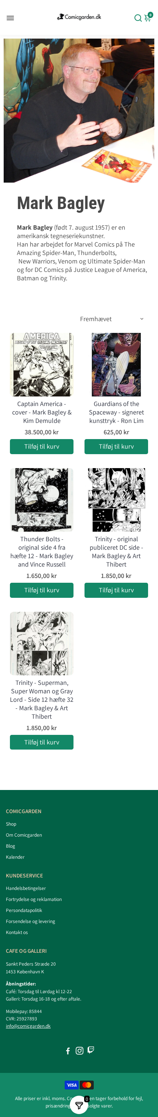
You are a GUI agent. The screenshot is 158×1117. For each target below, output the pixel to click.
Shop (11, 823)
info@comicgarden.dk (28, 1026)
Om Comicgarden (24, 835)
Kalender (15, 857)
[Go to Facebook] (68, 1051)
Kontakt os (17, 932)
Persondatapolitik (24, 910)
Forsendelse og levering (30, 921)
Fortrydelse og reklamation (34, 899)
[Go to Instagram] (79, 1051)
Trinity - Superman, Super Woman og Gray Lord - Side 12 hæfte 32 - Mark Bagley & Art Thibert (41, 699)
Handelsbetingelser (26, 888)
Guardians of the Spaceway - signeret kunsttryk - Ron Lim (116, 412)
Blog (10, 846)
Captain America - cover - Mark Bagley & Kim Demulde (42, 412)
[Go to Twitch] (90, 1051)
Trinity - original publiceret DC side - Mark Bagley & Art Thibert (116, 551)
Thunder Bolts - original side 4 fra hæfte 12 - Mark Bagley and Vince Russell (41, 551)
